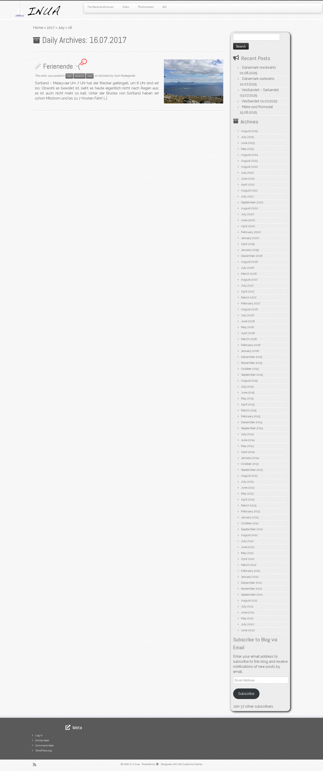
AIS (165, 7)
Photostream (146, 7)
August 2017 (249, 279)
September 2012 (252, 529)
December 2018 (252, 256)
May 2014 (247, 446)
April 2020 (248, 226)
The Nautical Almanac (100, 7)
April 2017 (247, 291)
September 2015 (252, 374)
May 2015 (247, 398)
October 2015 (250, 368)
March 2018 (249, 273)
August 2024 (249, 154)
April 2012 (247, 559)
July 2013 (247, 481)
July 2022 (247, 172)
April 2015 (247, 404)
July (61, 28)
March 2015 (248, 410)
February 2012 (250, 570)
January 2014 (250, 458)
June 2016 (248, 321)
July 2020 (247, 214)
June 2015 (247, 392)
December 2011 (251, 582)
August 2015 (249, 380)
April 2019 (248, 244)
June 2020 (248, 220)
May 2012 (247, 553)
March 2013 (248, 505)
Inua (89, 76)
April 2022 (248, 184)
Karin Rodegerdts (124, 75)
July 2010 (247, 624)
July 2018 (247, 267)
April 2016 (248, 333)
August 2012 (249, 535)
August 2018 (249, 261)
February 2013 (250, 511)
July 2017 (247, 285)
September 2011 (252, 594)
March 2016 (249, 339)
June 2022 (248, 178)
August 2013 (249, 475)
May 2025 (247, 149)
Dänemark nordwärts (259, 67)
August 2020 (249, 208)
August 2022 (249, 166)
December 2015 (251, 357)
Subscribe (246, 694)
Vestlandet (250, 101)
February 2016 (251, 345)
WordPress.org (43, 750)
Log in (39, 735)
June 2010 (248, 630)
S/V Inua (134, 764)
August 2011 (249, 600)
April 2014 (248, 452)
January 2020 (250, 238)
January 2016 (250, 351)
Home (38, 28)
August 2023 (249, 160)
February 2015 (250, 416)
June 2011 (247, 612)
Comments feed (44, 745)
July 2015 (247, 386)
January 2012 (250, 576)
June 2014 (248, 440)
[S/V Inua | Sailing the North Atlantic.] (37, 10)
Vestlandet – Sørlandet (260, 90)
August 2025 (249, 131)
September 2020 (252, 202)
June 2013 (247, 487)
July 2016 (247, 315)
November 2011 (251, 588)
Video (125, 7)
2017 (50, 28)
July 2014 (247, 434)
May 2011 (247, 618)
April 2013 (247, 499)
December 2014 (251, 422)
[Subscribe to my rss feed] (36, 764)
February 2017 (250, 303)
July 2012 (247, 541)
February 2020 (251, 232)
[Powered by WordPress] (157, 763)
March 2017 (248, 297)
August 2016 (249, 309)
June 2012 (247, 547)
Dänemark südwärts (258, 79)
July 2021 (247, 196)
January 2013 (250, 517)
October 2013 (250, 464)
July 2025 (247, 137)
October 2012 (250, 523)
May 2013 (247, 493)
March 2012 (248, 565)
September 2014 (252, 428)
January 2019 (250, 250)
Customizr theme (192, 764)
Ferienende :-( (61, 66)
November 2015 (251, 362)
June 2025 (248, 143)
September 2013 (252, 469)
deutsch (79, 76)
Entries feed (42, 740)
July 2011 (247, 606)
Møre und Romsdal (257, 107)
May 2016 (247, 327)
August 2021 (249, 190)
